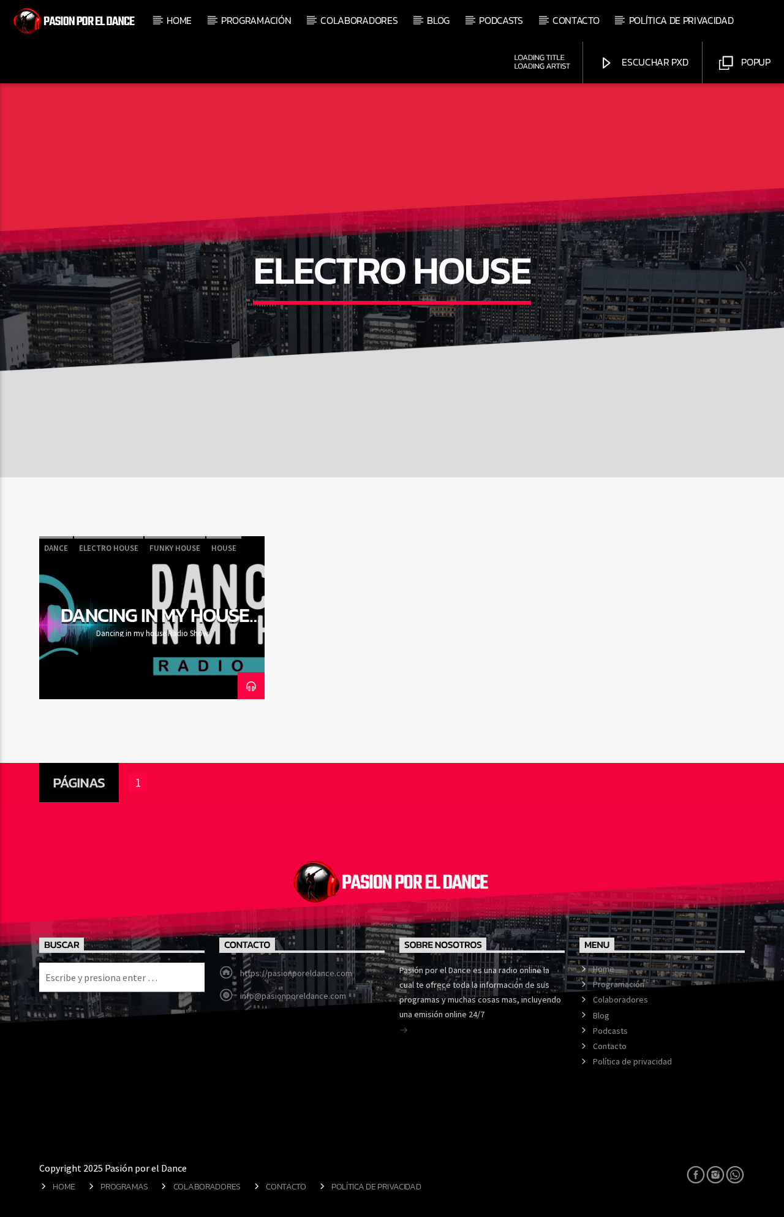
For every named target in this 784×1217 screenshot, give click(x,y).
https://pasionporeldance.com (296, 973)
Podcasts (500, 20)
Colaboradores (359, 20)
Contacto (575, 20)
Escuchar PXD (654, 62)
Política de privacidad (681, 20)
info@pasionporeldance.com (293, 995)
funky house (174, 548)
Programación (256, 20)
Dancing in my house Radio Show (155, 626)
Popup (755, 62)
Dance (56, 548)
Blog (438, 20)
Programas (124, 1186)
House (223, 548)
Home (179, 20)
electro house (108, 548)
